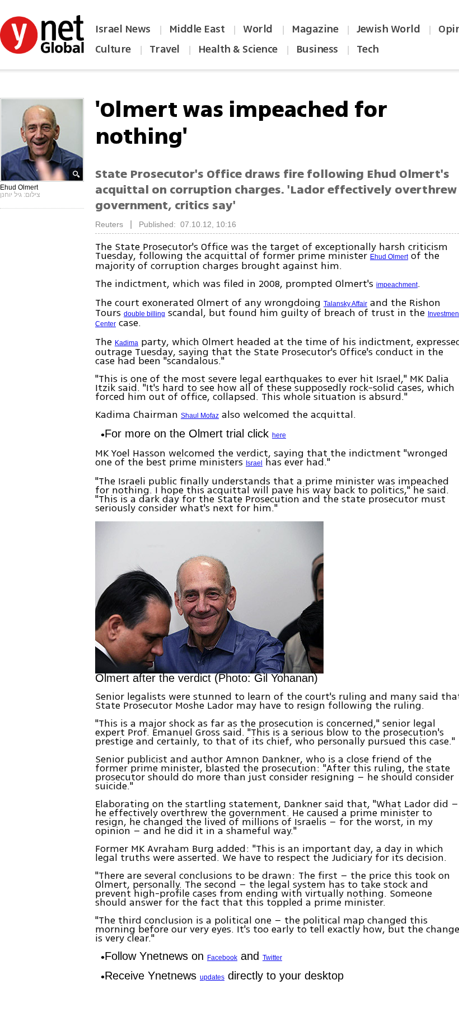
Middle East (197, 29)
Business (317, 49)
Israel (254, 463)
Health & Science (238, 49)
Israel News (123, 29)
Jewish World (388, 29)
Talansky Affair (345, 304)
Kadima (126, 343)
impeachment (397, 285)
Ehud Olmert (389, 257)
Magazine (315, 29)
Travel (164, 49)
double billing (144, 314)
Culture (113, 49)
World (259, 29)
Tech (368, 49)
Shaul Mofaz (200, 416)
